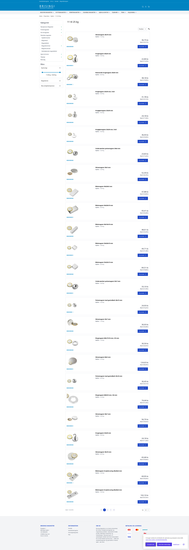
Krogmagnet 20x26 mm (103, 54)
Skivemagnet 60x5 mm (103, 357)
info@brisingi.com (45, 534)
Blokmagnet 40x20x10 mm (104, 205)
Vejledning (131, 12)
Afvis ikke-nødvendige (164, 544)
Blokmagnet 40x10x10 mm (104, 224)
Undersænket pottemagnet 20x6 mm (107, 148)
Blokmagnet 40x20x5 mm (103, 186)
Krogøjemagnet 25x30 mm (104, 110)
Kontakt (56, 1)
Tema (122, 12)
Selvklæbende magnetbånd (49, 51)
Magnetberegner (64, 1)
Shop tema (46, 16)
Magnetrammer (46, 48)
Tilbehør (115, 12)
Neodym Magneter (46, 12)
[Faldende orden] (149, 29)
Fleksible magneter (89, 12)
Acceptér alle (150, 544)
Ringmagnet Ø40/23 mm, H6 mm (106, 395)
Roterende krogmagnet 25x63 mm (106, 72)
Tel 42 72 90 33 (44, 536)
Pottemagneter (61, 12)
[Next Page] (113, 509)
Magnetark (45, 40)
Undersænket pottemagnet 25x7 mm (107, 281)
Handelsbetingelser (44, 1)
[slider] (42, 72)
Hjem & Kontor (103, 12)
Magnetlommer (46, 46)
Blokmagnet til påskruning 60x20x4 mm (108, 490)
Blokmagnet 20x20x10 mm (104, 243)
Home (40, 16)
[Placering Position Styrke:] (142, 29)
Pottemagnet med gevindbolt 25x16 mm (108, 376)
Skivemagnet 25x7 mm (103, 319)
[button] (51, 64)
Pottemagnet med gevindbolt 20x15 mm (108, 300)
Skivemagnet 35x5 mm (103, 167)
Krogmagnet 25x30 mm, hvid (105, 91)
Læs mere (102, 542)
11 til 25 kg (58, 16)
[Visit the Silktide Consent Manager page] (183, 544)
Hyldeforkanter (46, 38)
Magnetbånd (45, 43)
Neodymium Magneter (47, 27)
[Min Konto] (145, 6)
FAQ (69, 534)
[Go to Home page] (47, 7)
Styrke (52, 16)
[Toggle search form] (142, 6)
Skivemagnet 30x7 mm (103, 414)
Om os (51, 1)
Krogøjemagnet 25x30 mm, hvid (106, 129)
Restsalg (43, 59)
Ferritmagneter (74, 12)
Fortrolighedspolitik (73, 532)
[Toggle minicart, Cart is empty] (148, 6)
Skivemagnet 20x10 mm (103, 35)
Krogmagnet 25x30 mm (103, 433)
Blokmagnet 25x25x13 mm (104, 262)
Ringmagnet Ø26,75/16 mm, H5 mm (107, 338)
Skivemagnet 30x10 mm (103, 452)
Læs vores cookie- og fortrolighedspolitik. (156, 540)
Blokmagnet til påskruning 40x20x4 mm (108, 471)
